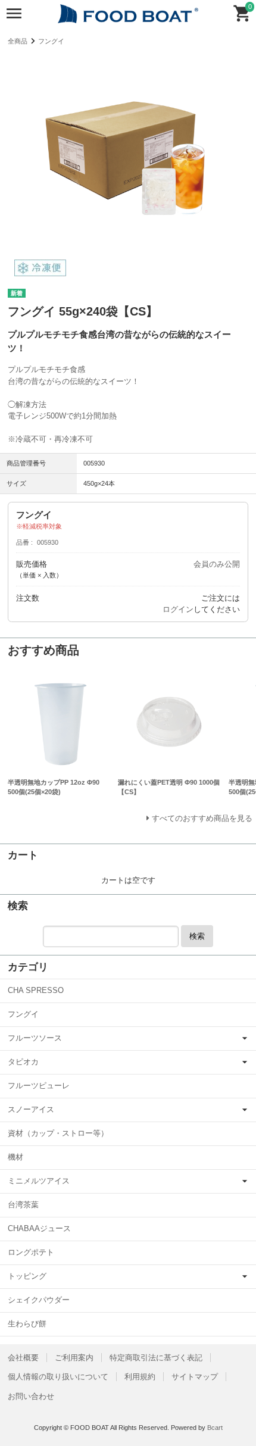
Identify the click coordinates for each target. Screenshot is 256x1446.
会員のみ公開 (216, 564)
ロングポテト (31, 1252)
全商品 (17, 41)
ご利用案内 (74, 1357)
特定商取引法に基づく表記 (156, 1357)
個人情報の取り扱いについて (58, 1376)
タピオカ (23, 1061)
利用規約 (139, 1376)
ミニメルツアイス (39, 1180)
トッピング (27, 1276)
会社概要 (23, 1357)
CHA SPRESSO (36, 990)
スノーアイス (31, 1109)
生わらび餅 (27, 1323)
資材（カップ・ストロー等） (58, 1133)
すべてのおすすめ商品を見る (202, 818)
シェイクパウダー (39, 1299)
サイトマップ (194, 1376)
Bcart (215, 1427)
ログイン (178, 609)
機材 (15, 1157)
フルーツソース (35, 1037)
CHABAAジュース (39, 1228)
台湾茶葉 (23, 1204)
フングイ (51, 41)
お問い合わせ (31, 1396)
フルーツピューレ (39, 1085)
